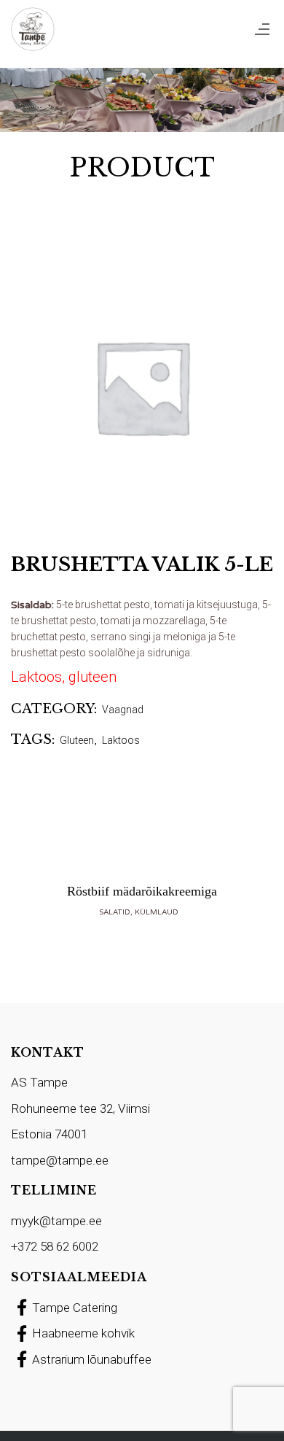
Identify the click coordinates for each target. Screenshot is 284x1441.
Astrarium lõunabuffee (91, 1359)
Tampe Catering (74, 1307)
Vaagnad (122, 709)
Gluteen (77, 740)
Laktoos (121, 740)
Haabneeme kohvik (83, 1333)
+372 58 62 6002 (54, 1246)
